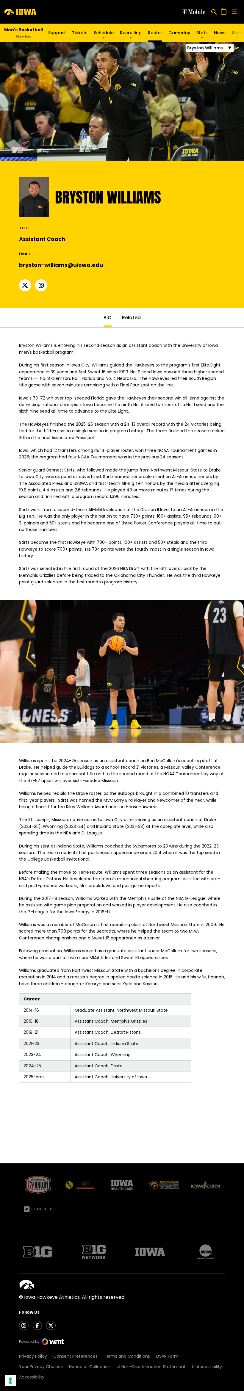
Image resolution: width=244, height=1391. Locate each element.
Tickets (79, 33)
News (220, 33)
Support (57, 33)
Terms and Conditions (127, 1356)
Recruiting (131, 33)
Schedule (104, 33)
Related (131, 317)
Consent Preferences (75, 1356)
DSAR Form (167, 1356)
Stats (202, 33)
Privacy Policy (33, 1356)
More (237, 33)
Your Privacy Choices (41, 1367)
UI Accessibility (207, 1367)
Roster (155, 33)
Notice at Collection (89, 1367)
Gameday (179, 33)
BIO (108, 317)
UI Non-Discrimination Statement (151, 1367)
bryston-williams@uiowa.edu (61, 265)
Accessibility (31, 1377)
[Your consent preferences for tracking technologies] (10, 1380)
